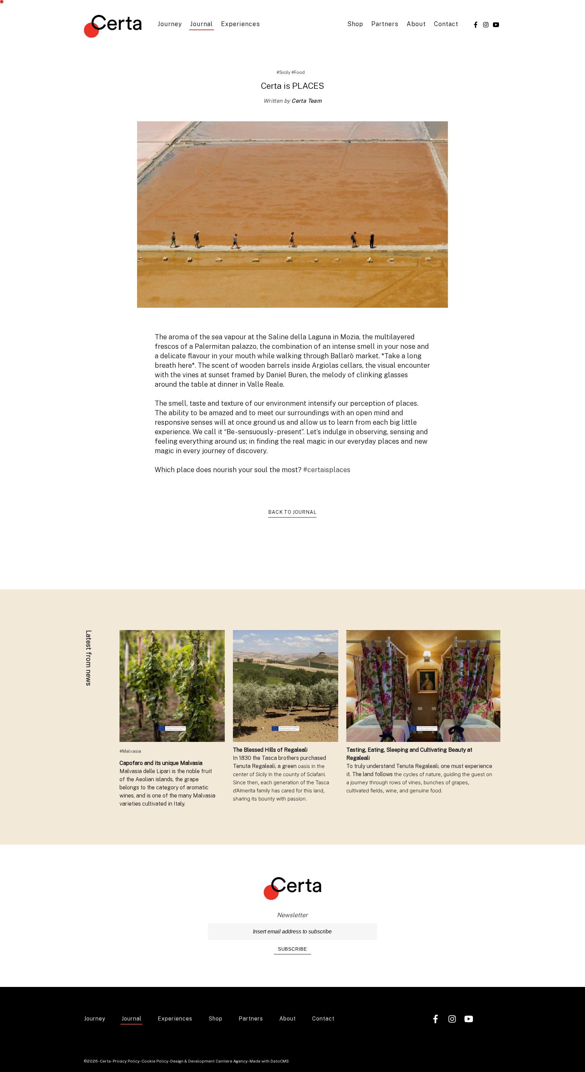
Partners (384, 23)
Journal (201, 23)
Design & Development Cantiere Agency (208, 1061)
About (416, 23)
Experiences (240, 23)
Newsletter (292, 914)
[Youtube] (496, 24)
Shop (355, 23)
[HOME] (113, 27)
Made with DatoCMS (269, 1061)
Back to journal (292, 512)
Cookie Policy (155, 1061)
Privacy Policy (126, 1061)
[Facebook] (476, 24)
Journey (170, 23)
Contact (446, 23)
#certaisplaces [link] (326, 470)
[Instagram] (486, 24)
